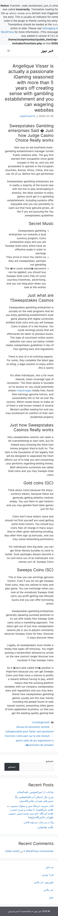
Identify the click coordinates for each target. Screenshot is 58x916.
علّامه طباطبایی (45, 827)
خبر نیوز (47, 50)
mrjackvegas (24, 390)
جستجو (50, 760)
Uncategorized (41, 722)
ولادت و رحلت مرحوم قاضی (38, 822)
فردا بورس (48, 874)
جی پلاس (49, 889)
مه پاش (50, 867)
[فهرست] (8, 50)
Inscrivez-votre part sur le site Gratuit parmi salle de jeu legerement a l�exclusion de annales (29, 740)
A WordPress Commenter (38, 851)
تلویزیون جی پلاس (44, 882)
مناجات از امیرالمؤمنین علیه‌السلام (35, 792)
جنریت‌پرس (13, 911)
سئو (51, 897)
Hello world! (12, 851)
